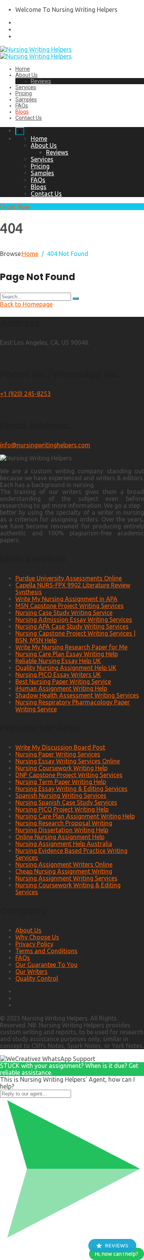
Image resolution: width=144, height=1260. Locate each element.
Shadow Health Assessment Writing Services (77, 695)
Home (22, 69)
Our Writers (31, 971)
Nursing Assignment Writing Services (66, 878)
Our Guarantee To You (46, 964)
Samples (26, 99)
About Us (26, 75)
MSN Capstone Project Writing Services (69, 605)
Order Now (15, 206)
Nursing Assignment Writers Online (64, 864)
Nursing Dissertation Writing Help (61, 829)
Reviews (41, 81)
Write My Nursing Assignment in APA (66, 598)
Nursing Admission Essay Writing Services (73, 619)
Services (25, 87)
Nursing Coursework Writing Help (61, 767)
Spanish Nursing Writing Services (60, 795)
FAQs (21, 106)
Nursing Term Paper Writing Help (60, 781)
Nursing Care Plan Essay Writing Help (66, 653)
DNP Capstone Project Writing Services (68, 774)
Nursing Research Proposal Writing (63, 823)
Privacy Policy (34, 944)
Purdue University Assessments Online (68, 578)
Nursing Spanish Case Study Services (66, 802)
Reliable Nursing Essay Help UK (58, 660)
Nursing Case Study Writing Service (64, 612)
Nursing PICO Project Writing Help (62, 809)
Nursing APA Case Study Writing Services (72, 626)
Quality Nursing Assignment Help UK (65, 667)
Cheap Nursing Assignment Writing (63, 871)
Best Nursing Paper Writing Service (63, 681)
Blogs (22, 112)
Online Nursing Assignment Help (59, 836)
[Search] (76, 298)
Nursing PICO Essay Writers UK (58, 674)
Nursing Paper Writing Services (57, 754)
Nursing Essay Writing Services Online (67, 761)
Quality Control (36, 978)
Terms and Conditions (46, 950)
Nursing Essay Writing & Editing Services (71, 788)
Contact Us (28, 118)
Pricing (23, 93)
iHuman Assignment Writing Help (61, 688)
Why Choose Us (37, 937)
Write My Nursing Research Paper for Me (71, 647)
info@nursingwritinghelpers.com (45, 445)
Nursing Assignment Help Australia (63, 843)
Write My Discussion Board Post (60, 747)
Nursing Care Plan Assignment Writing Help (75, 816)
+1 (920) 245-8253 (25, 393)
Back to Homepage (26, 304)
